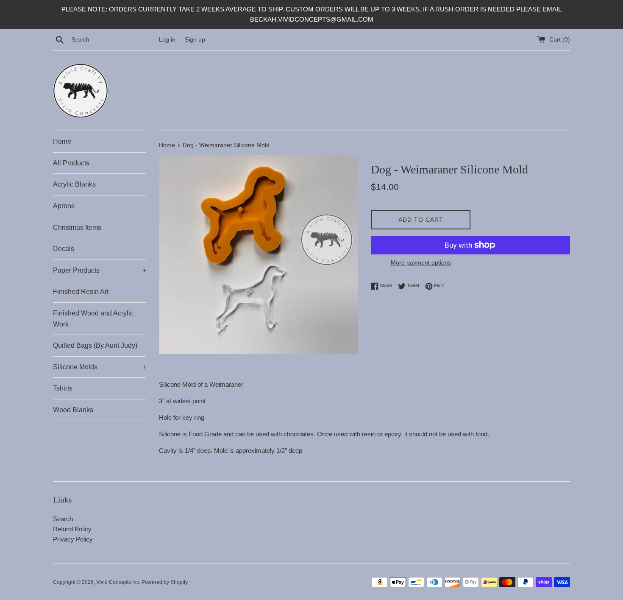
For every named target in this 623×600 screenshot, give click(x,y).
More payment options (421, 262)
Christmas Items (77, 227)
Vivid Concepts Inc (117, 582)
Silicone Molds (99, 367)
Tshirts (62, 388)
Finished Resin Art (80, 291)
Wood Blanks (73, 409)
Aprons (64, 205)
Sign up (195, 39)
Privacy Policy (73, 539)
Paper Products (99, 270)
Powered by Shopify (165, 582)
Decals (63, 248)
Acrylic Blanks (74, 184)
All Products (71, 163)
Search (63, 518)
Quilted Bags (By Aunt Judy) (95, 345)
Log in (167, 39)
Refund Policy (72, 529)
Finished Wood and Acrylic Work (93, 319)
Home (62, 141)
